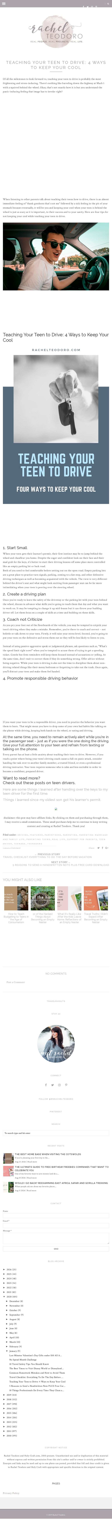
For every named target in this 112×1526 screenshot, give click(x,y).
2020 (9, 1296)
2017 (9, 1404)
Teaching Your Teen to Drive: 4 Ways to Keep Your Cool (37, 1381)
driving (23, 835)
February (14, 1346)
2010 (9, 1435)
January (13, 1351)
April (12, 1337)
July (11, 1323)
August (13, 1319)
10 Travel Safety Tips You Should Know (29, 1364)
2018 (9, 1399)
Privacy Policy (11, 1493)
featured (36, 835)
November (15, 1305)
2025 (9, 1274)
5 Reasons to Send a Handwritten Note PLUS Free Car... (37, 1386)
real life (58, 839)
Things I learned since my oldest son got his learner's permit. (52, 800)
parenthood (53, 835)
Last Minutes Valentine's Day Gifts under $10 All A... (35, 1355)
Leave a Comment (11, 848)
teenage (20, 844)
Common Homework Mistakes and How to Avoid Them (37, 1372)
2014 (9, 1417)
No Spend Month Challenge (23, 1359)
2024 (9, 1278)
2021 (9, 1292)
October (13, 1310)
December (14, 1301)
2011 (9, 1431)
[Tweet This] (98, 848)
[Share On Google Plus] (106, 848)
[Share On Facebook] (102, 848)
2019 (9, 1395)
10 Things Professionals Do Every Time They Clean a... (36, 1390)
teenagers (34, 844)
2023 (9, 1283)
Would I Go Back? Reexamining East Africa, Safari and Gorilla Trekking (61, 1183)
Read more (32, 1161)
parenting (70, 835)
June (12, 1328)
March (12, 1342)
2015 (9, 1413)
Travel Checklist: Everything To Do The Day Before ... (36, 1377)
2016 (9, 1408)
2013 (9, 1422)
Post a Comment (16, 982)
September (15, 1314)
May (11, 1333)
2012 (9, 1426)
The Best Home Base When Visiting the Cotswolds (48, 1154)
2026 (9, 1269)
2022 (9, 1287)
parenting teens (38, 839)
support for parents (82, 839)
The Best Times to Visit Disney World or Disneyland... (36, 1368)
